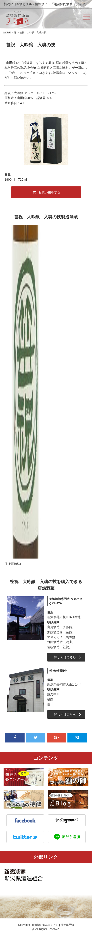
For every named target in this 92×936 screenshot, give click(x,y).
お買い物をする (49, 192)
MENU (86, 16)
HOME (7, 32)
